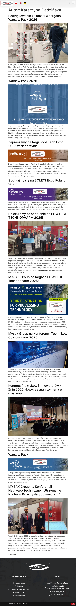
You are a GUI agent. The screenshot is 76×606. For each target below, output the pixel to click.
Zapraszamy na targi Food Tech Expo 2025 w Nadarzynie (36, 144)
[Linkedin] (74, 604)
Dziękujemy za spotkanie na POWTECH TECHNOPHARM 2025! (37, 216)
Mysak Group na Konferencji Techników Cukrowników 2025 (37, 335)
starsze (12, 555)
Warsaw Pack (18, 454)
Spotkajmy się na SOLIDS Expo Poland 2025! (37, 182)
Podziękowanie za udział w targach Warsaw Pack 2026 (34, 17)
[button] (73, 2)
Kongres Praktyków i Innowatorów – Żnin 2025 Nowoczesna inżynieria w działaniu (35, 389)
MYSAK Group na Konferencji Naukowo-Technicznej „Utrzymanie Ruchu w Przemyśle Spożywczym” (34, 490)
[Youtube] (72, 604)
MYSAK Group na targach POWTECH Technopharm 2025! (35, 279)
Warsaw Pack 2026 (22, 81)
